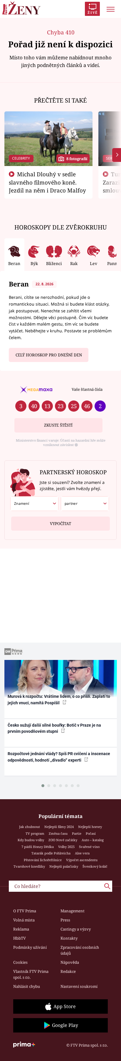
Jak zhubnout (29, 826)
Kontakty (69, 938)
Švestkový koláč (95, 866)
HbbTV (19, 938)
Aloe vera (82, 853)
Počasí (91, 833)
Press (65, 920)
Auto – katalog (93, 840)
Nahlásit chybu (26, 986)
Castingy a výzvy (75, 929)
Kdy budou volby (31, 840)
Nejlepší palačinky (63, 866)
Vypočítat (60, 523)
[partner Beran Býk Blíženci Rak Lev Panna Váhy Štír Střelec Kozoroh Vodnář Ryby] (85, 503)
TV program (35, 833)
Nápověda (69, 962)
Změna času (58, 833)
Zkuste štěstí (58, 425)
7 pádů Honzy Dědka (37, 846)
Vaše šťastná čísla (87, 389)
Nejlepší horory (90, 826)
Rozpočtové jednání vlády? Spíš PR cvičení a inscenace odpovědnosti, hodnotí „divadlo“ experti (59, 756)
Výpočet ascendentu (82, 860)
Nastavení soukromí (79, 986)
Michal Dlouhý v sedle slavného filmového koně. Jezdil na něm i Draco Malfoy (47, 182)
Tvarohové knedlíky (29, 866)
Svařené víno (89, 846)
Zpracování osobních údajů (79, 950)
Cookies (20, 962)
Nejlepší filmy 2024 (59, 826)
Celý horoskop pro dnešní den (49, 355)
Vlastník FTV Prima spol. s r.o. (30, 974)
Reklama (21, 929)
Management (72, 911)
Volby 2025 (66, 846)
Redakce (68, 971)
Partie (76, 833)
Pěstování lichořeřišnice (43, 860)
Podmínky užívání (30, 947)
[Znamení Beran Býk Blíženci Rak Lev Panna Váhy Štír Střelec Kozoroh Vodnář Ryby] (34, 503)
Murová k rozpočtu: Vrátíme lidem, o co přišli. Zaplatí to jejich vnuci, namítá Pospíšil (59, 699)
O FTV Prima (24, 911)
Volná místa (24, 920)
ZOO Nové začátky (62, 840)
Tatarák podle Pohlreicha (50, 853)
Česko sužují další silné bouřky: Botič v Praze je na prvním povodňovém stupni (54, 728)
